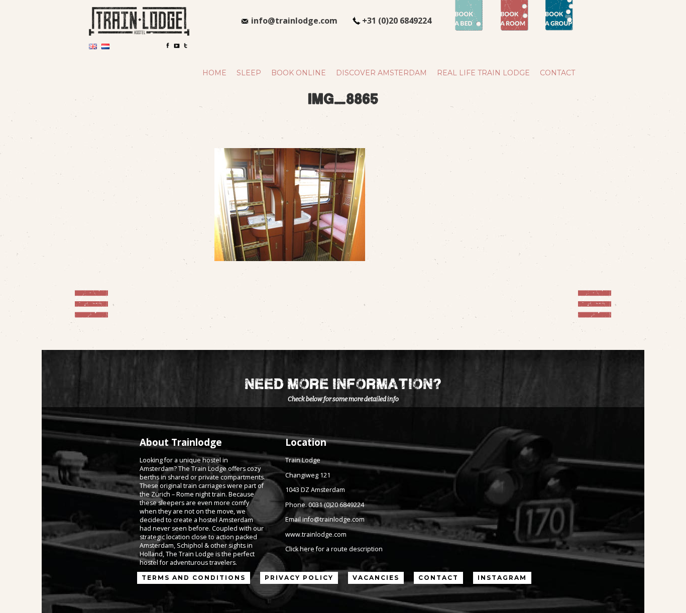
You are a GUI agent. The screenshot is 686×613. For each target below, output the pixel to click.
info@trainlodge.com (294, 20)
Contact (557, 72)
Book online (298, 72)
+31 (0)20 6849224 (396, 20)
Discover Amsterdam (381, 72)
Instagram (502, 577)
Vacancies (376, 577)
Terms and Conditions (194, 577)
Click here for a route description (334, 549)
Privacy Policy (299, 577)
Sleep (249, 72)
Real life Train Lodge (483, 72)
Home (214, 72)
